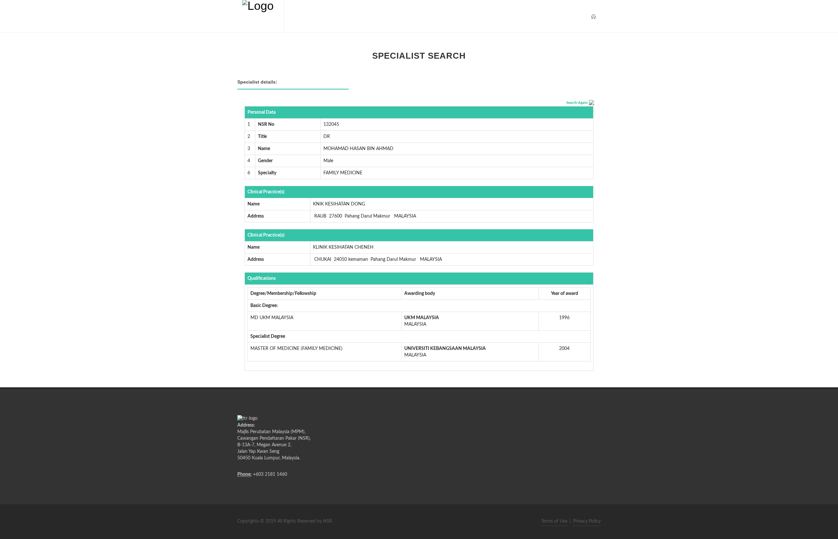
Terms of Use (554, 521)
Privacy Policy (587, 521)
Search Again (577, 103)
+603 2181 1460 (270, 474)
